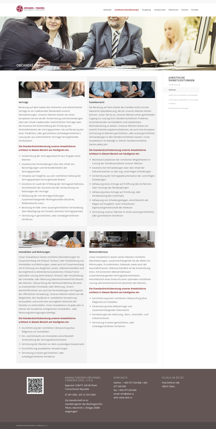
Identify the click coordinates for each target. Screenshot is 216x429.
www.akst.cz (125, 397)
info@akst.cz (127, 393)
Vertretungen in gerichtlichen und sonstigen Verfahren (183, 102)
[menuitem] (107, 10)
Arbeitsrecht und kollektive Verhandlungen (183, 95)
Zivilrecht (172, 90)
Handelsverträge (174, 85)
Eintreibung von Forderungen (179, 108)
